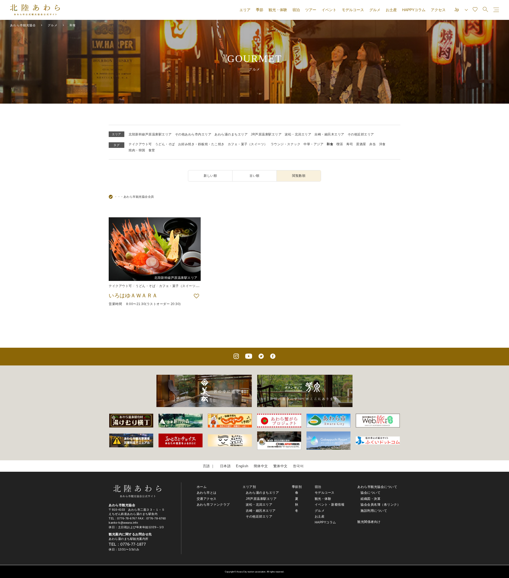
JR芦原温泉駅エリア (266, 134)
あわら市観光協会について (377, 487)
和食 (330, 144)
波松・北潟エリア (298, 134)
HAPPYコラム (413, 10)
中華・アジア (313, 144)
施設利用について (374, 511)
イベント (329, 10)
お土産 (391, 10)
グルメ (374, 10)
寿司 (349, 144)
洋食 (382, 144)
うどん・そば (165, 144)
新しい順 (210, 176)
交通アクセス (207, 499)
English (242, 466)
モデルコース (353, 10)
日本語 (225, 466)
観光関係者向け (369, 522)
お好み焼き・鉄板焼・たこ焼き (201, 144)
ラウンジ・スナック (286, 144)
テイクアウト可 (140, 144)
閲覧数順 (298, 176)
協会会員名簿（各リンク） (380, 504)
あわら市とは (207, 493)
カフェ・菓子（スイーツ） (247, 144)
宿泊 (296, 10)
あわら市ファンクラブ (213, 504)
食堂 (151, 150)
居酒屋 (361, 144)
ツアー (310, 10)
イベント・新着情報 (330, 504)
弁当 (372, 144)
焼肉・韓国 (137, 150)
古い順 (254, 176)
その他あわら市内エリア (193, 134)
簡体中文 (261, 466)
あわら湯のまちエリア (231, 134)
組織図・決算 (370, 499)
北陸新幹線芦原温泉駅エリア (150, 134)
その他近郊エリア (361, 134)
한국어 (298, 466)
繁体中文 (280, 466)
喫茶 (339, 144)
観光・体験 (278, 10)
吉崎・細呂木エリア (329, 134)
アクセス (438, 10)
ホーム (202, 487)
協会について (370, 493)
